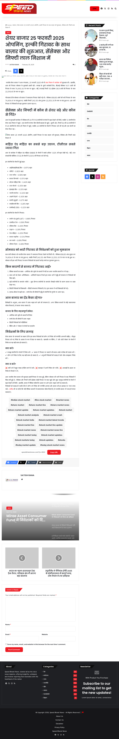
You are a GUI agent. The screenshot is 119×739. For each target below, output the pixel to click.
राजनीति (45, 683)
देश (44, 672)
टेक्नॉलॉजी (46, 694)
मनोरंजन (45, 675)
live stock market (43, 400)
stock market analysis (29, 415)
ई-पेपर (94, 9)
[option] (40, 517)
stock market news (27, 430)
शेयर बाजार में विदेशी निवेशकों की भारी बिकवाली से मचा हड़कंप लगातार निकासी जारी (24, 518)
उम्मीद (11, 389)
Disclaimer (59, 724)
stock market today (28, 435)
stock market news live (52, 430)
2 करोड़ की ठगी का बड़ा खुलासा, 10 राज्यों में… (106, 47)
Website (45, 634)
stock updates (46, 440)
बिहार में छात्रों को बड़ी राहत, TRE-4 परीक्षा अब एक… (105, 76)
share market (18, 405)
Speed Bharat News (59, 731)
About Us (59, 716)
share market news (60, 405)
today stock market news (52, 445)
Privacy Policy (59, 727)
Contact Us (59, 720)
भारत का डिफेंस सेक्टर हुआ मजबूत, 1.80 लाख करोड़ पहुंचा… (106, 63)
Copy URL (54, 452)
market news (63, 400)
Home (9, 25)
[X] (9, 683)
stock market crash (53, 415)
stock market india (25, 420)
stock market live (26, 425)
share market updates (44, 410)
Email (8, 634)
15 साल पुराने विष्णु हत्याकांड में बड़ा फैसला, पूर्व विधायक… (106, 34)
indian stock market (21, 400)
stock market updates (52, 435)
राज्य (44, 679)
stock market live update (51, 425)
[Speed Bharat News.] (19, 8)
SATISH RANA (14, 64)
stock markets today (25, 440)
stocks (62, 440)
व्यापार (14, 25)
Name (8, 624)
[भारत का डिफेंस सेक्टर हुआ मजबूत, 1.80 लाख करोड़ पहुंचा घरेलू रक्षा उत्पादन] (91, 64)
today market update (26, 445)
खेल (44, 687)
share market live (38, 405)
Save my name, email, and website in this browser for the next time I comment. (36, 644)
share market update (18, 410)
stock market (66, 410)
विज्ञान (45, 698)
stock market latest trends (52, 420)
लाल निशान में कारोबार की (53, 82)
